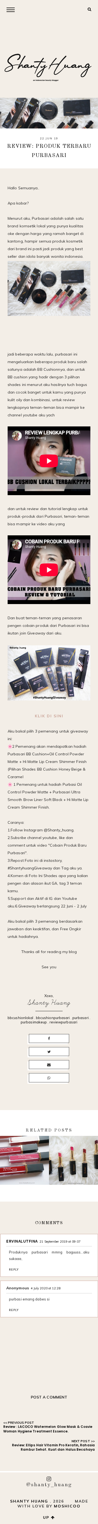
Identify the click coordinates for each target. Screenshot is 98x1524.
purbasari (80, 1018)
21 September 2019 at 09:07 (60, 1241)
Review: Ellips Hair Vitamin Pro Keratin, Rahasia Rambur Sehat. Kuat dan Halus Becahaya (53, 1447)
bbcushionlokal (20, 1018)
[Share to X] (49, 1051)
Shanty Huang (49, 1002)
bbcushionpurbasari (53, 1018)
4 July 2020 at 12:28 (46, 1288)
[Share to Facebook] (49, 1038)
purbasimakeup (34, 1022)
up (47, 1517)
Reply (14, 1269)
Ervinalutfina (22, 1241)
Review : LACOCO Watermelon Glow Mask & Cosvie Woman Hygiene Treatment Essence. (48, 1429)
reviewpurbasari (64, 1022)
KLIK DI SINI (49, 716)
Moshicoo (67, 1506)
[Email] (49, 1064)
